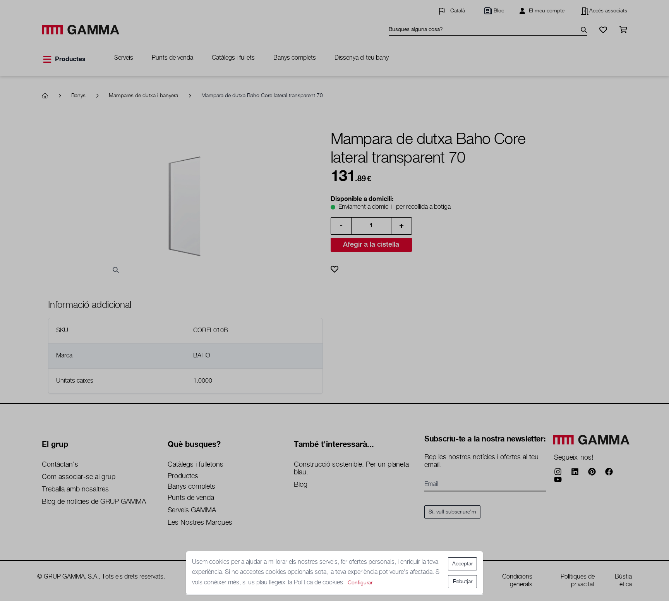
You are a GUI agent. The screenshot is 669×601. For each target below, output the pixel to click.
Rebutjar (462, 581)
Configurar (360, 583)
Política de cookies (319, 582)
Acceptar (462, 564)
